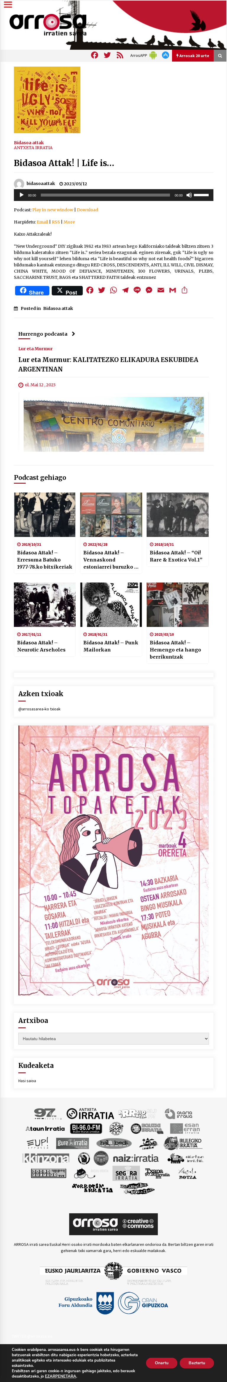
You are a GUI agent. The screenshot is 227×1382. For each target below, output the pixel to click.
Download (87, 210)
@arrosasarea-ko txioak (39, 709)
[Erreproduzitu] (22, 195)
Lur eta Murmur (35, 348)
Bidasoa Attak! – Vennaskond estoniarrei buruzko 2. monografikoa (110, 560)
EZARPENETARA (60, 1376)
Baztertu (197, 1363)
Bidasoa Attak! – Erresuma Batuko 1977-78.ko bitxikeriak (44, 560)
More (69, 222)
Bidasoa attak (29, 142)
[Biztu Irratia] (116, 1128)
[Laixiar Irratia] (101, 1157)
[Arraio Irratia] (137, 1113)
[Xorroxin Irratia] (92, 1187)
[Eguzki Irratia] (146, 1128)
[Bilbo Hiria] (86, 1128)
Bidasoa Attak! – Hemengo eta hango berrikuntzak (175, 650)
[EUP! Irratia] (38, 1143)
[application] (113, 195)
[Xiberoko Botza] (187, 1172)
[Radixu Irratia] (90, 1172)
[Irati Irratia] (149, 1143)
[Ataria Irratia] (179, 1113)
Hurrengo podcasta (42, 334)
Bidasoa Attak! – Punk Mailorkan (110, 646)
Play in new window (52, 210)
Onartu (161, 1363)
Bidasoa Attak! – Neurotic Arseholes (41, 646)
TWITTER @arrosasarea (32, 1336)
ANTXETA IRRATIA (33, 147)
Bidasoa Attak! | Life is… (64, 163)
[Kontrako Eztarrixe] (83, 1157)
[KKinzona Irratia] (46, 1157)
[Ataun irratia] (45, 1128)
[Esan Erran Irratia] (184, 1128)
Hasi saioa (27, 1080)
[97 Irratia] (48, 1113)
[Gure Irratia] (72, 1143)
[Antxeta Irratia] (90, 1113)
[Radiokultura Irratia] (48, 1172)
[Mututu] (189, 195)
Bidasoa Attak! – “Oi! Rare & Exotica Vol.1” (176, 556)
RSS (56, 222)
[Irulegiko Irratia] (183, 1143)
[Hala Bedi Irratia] (114, 1143)
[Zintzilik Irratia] (137, 1187)
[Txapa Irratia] (157, 1172)
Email (42, 222)
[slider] (202, 194)
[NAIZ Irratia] (136, 1157)
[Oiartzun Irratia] (185, 1157)
